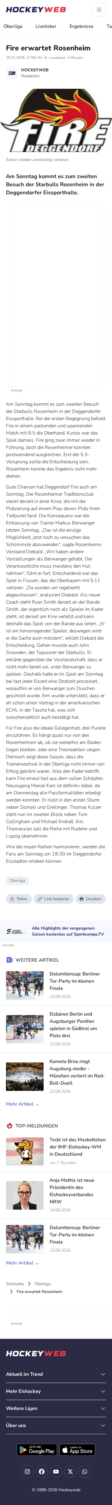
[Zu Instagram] (27, 1471)
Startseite (15, 1284)
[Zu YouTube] (56, 1471)
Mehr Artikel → (22, 1104)
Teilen (21, 899)
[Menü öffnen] (99, 9)
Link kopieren (56, 899)
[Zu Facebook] (42, 1471)
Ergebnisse (81, 26)
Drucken (93, 899)
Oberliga (13, 26)
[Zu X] (70, 1471)
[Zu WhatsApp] (85, 1471)
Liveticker (46, 26)
